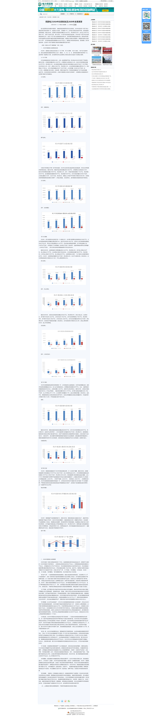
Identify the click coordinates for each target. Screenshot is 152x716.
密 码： (52, 1)
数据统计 (106, 6)
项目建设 (65, 4)
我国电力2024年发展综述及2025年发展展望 (101, 80)
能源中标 (101, 6)
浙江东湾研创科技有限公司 (97, 74)
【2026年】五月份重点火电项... (104, 41)
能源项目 (106, 4)
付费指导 (95, 705)
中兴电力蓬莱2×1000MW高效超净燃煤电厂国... (102, 76)
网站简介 (56, 705)
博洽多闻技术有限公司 (96, 69)
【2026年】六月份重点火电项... (104, 34)
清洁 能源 (96, 5)
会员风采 (70, 6)
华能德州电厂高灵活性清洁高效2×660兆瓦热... (101, 82)
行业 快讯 (56, 5)
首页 (45, 17)
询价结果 (90, 6)
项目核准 (85, 6)
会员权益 (67, 705)
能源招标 (101, 4)
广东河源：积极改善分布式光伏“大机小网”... (101, 78)
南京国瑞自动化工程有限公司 (98, 84)
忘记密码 (85, 1)
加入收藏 (110, 1)
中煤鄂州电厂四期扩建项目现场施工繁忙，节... (101, 86)
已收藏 (74, 24)
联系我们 (72, 705)
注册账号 (81, 1)
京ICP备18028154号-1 (76, 711)
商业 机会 (76, 5)
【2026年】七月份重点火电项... (104, 26)
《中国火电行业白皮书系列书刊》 (84, 705)
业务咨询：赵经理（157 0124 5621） (76, 714)
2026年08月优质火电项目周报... (104, 22)
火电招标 (80, 4)
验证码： (63, 1)
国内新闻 (61, 4)
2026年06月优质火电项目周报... (104, 37)
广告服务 (62, 705)
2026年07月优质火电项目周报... (104, 28)
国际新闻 (61, 6)
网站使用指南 (104, 1)
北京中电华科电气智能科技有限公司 (99, 71)
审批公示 (65, 6)
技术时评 (70, 4)
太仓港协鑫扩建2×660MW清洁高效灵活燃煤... (101, 88)
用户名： (40, 1)
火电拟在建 (85, 4)
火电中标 (80, 6)
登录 (77, 1)
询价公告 (90, 4)
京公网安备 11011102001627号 (77, 713)
